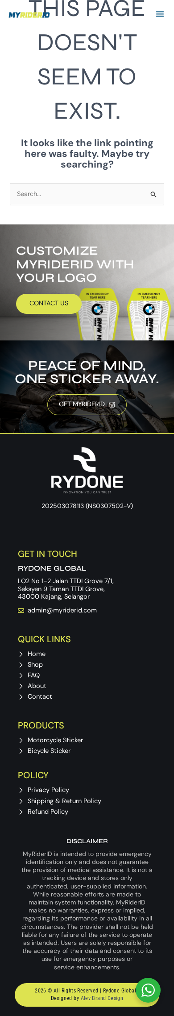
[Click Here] (160, 14)
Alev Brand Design (102, 998)
